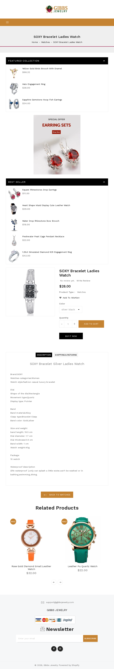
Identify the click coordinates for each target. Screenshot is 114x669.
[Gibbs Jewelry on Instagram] (60, 648)
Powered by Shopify (69, 665)
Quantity (63, 318)
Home (35, 42)
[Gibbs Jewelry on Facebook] (53, 648)
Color (62, 304)
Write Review (83, 280)
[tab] (44, 355)
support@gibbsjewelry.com (60, 602)
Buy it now (71, 336)
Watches (45, 42)
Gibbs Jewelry (57, 610)
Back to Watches (59, 495)
